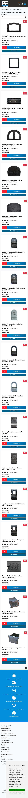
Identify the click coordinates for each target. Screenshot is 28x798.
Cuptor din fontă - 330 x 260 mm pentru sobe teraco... (12, 576)
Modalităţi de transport (6, 754)
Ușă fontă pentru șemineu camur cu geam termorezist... (14, 37)
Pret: (3, 16)
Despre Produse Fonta (7, 742)
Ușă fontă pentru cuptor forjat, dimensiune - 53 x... (12, 217)
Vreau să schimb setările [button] (17, 793)
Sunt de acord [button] (16, 790)
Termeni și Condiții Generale (8, 735)
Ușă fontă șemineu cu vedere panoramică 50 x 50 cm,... (11, 73)
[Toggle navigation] (25, 3)
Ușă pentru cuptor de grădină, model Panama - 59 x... (12, 181)
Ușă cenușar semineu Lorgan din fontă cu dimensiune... (13, 109)
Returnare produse (6, 730)
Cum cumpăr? (4, 751)
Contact (3, 745)
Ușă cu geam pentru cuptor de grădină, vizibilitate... (12, 145)
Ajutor (2, 756)
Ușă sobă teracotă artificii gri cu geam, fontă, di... (12, 324)
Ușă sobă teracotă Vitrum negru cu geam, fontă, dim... (13, 360)
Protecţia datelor (5, 749)
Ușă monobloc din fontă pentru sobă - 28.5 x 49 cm (12, 468)
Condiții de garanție (6, 728)
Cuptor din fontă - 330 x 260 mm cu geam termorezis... (13, 612)
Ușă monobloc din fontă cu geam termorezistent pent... (13, 540)
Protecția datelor (5, 738)
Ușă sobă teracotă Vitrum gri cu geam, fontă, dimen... (12, 396)
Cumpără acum (14, 51)
